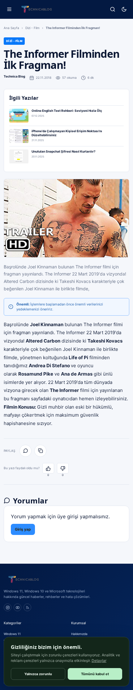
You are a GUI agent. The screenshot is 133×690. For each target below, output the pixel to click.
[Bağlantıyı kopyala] (40, 451)
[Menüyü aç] (9, 9)
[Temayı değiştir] (123, 9)
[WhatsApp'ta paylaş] (25, 451)
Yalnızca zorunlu (38, 674)
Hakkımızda (79, 634)
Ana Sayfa (11, 28)
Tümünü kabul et (95, 674)
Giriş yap (23, 529)
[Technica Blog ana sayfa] (36, 9)
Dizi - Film (32, 28)
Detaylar (99, 660)
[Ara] (112, 9)
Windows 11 (12, 634)
